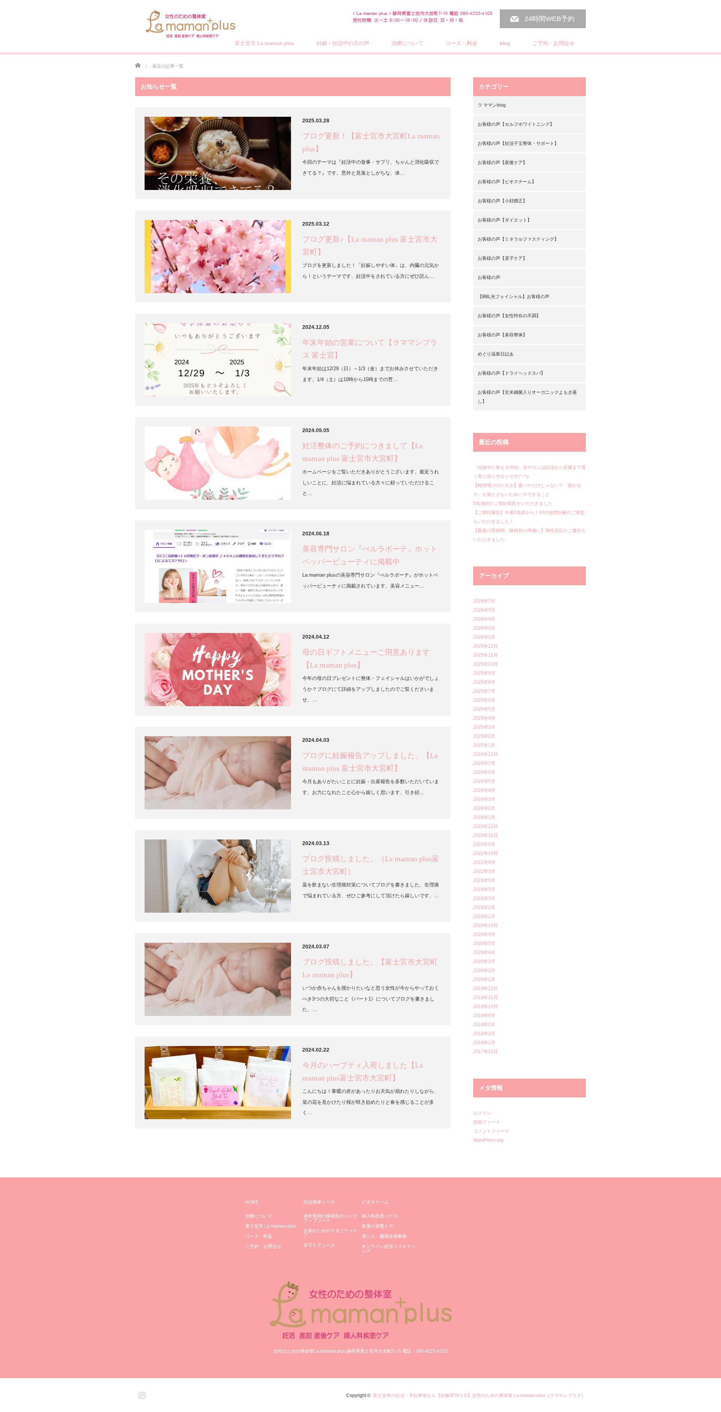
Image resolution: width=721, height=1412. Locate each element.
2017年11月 (485, 1051)
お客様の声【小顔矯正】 (502, 200)
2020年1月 (484, 979)
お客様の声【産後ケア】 (502, 162)
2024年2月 (484, 808)
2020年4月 (484, 952)
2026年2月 (484, 637)
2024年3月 (484, 799)
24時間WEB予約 (550, 19)
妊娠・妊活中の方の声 (343, 43)
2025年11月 (485, 655)
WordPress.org (488, 1140)
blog (505, 43)
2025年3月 (484, 727)
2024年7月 (484, 763)
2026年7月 (484, 601)
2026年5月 (484, 610)
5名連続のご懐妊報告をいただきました (512, 503)
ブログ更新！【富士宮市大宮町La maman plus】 (371, 142)
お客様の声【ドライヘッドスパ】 (511, 373)
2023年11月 (485, 835)
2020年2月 (484, 970)
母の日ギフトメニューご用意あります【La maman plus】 (366, 658)
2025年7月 (484, 691)
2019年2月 (484, 1024)
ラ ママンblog (492, 105)
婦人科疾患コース (380, 1216)
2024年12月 (485, 754)
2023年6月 (484, 844)
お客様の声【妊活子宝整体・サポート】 (518, 143)
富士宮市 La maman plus (264, 43)
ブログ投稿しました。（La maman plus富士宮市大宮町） (370, 865)
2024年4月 (484, 790)
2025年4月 (484, 718)
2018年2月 (484, 1033)
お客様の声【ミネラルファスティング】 (518, 239)
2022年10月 (485, 853)
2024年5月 (484, 781)
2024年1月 (484, 817)
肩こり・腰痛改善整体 (384, 1236)
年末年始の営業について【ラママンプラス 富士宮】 (369, 348)
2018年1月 (484, 1042)
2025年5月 (484, 709)
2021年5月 (484, 889)
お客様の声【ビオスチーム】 (507, 181)
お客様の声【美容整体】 (502, 335)
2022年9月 (484, 862)
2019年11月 (485, 997)
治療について (407, 43)
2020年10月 (485, 925)
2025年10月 (485, 664)
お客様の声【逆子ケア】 (502, 258)
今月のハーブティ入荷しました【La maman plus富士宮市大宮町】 (362, 1071)
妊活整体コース (319, 1202)
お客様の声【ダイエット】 (505, 220)
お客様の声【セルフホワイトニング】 (516, 124)
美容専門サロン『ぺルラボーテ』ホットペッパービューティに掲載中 (369, 555)
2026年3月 (484, 628)
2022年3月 (484, 871)
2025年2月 (484, 736)
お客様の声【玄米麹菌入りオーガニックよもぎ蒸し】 (527, 397)
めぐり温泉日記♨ (496, 354)
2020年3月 (484, 961)
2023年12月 (485, 826)
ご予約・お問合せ (553, 43)
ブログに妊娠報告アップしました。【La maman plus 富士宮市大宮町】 (370, 761)
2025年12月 (485, 646)
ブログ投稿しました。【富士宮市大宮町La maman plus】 (369, 968)
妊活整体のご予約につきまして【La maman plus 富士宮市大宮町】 (362, 452)
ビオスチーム (375, 1202)
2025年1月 (484, 745)
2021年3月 (484, 898)
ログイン (482, 1113)
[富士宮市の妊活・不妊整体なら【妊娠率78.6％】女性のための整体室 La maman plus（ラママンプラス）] (191, 24)
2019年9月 (484, 1015)
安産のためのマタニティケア (330, 1232)
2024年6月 (484, 772)
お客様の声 (489, 277)
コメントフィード (491, 1131)
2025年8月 (484, 682)
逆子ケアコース (319, 1245)
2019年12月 (485, 988)
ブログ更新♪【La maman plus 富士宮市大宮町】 (369, 245)
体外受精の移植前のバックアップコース (330, 1218)
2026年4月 (484, 619)
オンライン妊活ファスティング (389, 1248)
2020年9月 (484, 934)
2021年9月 (484, 880)
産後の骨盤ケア (377, 1226)
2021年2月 (484, 907)
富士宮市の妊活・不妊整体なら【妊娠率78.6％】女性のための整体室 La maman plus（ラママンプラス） (479, 1395)
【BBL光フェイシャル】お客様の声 (513, 296)
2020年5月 (484, 943)
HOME (252, 1202)
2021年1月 (484, 916)
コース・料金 (461, 43)
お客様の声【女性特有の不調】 (509, 315)
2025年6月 (484, 700)
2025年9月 (484, 673)
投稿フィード (486, 1122)
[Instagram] (140, 1394)
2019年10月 (485, 1006)
